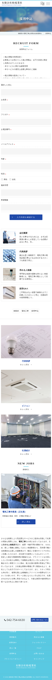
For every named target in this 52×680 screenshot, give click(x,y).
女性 (14, 179)
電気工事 (25, 311)
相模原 (16, 311)
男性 (5, 179)
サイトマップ (39, 659)
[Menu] (48, 3)
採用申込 (34, 311)
